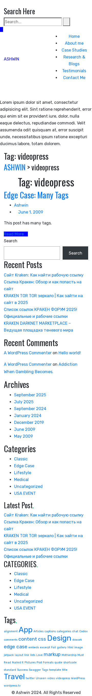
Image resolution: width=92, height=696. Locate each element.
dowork (77, 639)
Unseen (41, 678)
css (42, 639)
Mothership (69, 655)
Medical (21, 479)
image (78, 647)
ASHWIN (11, 59)
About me (74, 43)
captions (50, 631)
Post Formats (45, 662)
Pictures (30, 662)
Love (39, 655)
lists (32, 655)
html (70, 647)
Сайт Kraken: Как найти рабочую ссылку (44, 275)
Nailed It (18, 662)
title (64, 670)
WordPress (78, 678)
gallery (61, 647)
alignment (11, 631)
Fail (53, 647)
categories (64, 631)
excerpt (45, 647)
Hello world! (70, 352)
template (55, 670)
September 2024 (30, 408)
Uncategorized (28, 486)
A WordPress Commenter (28, 352)
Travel (14, 676)
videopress (63, 678)
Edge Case (24, 465)
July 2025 (23, 401)
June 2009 (24, 429)
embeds (33, 647)
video (51, 678)
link (26, 655)
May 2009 (23, 436)
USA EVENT (25, 493)
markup (52, 654)
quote (58, 662)
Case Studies (74, 50)
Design (59, 638)
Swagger (35, 670)
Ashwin (21, 205)
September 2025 (30, 395)
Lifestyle (22, 472)
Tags (45, 670)
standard (10, 670)
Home (74, 36)
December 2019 (29, 422)
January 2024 (27, 415)
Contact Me (74, 77)
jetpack (9, 655)
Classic (21, 459)
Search (10, 240)
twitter (30, 678)
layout (19, 655)
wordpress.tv (12, 685)
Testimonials (74, 70)
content (27, 639)
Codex (83, 631)
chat (75, 631)
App (25, 629)
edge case (15, 647)
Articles (38, 631)
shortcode (70, 662)
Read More (14, 234)
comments (10, 639)
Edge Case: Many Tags (36, 195)
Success (22, 670)
